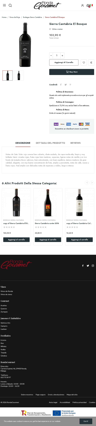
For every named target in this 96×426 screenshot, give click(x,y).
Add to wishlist (84, 63)
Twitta (65, 84)
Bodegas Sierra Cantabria (13, 220)
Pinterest (70, 84)
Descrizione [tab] (23, 143)
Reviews (75, 143)
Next (41, 45)
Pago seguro (41, 395)
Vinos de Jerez (6, 294)
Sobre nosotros (27, 395)
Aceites (4, 305)
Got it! (86, 421)
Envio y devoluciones (56, 395)
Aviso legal (53, 402)
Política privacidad (79, 402)
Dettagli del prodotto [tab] (50, 143)
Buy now (74, 71)
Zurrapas (4, 312)
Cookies (92, 402)
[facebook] (83, 265)
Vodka (3, 349)
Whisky (3, 346)
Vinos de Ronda (7, 291)
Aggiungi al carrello (63, 62)
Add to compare (91, 63)
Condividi (60, 84)
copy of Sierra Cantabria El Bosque (16, 223)
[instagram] (93, 265)
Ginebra (4, 356)
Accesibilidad (65, 402)
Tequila (3, 353)
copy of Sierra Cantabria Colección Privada (79, 223)
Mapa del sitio (72, 395)
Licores (3, 340)
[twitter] (88, 265)
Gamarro (4, 326)
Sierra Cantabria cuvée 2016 (47, 223)
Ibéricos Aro (5, 323)
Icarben (4, 329)
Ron (2, 343)
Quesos (4, 309)
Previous (8, 45)
